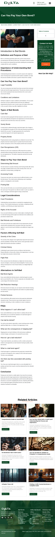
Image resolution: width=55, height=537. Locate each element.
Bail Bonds (20, 517)
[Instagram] (8, 517)
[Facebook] (2, 517)
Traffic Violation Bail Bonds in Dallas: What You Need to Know (23, 515)
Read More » (5, 429)
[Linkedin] (11, 517)
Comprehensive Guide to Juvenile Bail (13, 419)
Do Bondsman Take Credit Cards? (11, 452)
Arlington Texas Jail (7, 484)
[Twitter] (5, 517)
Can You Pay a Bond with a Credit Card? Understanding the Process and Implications (41, 421)
